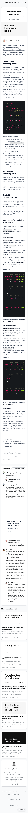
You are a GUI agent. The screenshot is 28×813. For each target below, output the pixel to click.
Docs (10, 439)
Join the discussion (19, 469)
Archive (9, 794)
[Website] (15, 784)
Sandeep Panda (10, 484)
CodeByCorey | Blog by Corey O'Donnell (11, 2)
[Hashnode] (17, 784)
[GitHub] (13, 784)
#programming (12, 456)
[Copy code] (23, 102)
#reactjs (6, 453)
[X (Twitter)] (16, 41)
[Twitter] (10, 784)
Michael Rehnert (10, 550)
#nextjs (11, 453)
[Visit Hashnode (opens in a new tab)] (14, 805)
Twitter (14, 441)
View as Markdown (15, 19)
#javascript (18, 453)
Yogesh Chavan (10, 472)
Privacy (14, 794)
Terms (18, 794)
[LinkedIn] (18, 41)
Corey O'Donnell (11, 41)
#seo (5, 456)
